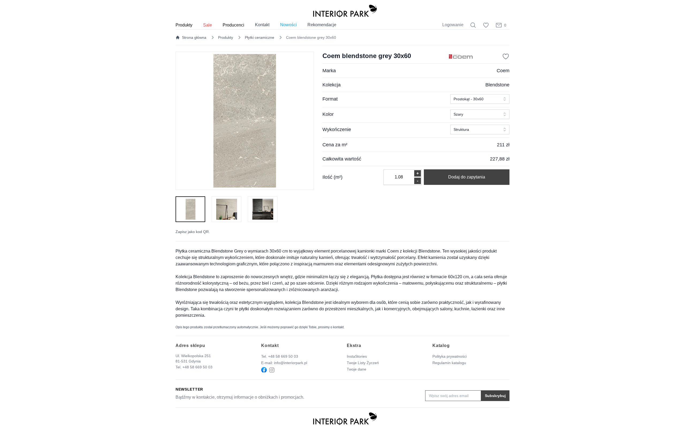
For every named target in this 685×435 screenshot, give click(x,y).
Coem (503, 70)
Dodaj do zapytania (466, 177)
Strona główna (194, 37)
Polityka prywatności (449, 356)
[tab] (190, 209)
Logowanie (452, 24)
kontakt (338, 327)
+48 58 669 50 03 (197, 367)
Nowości (288, 24)
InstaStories (357, 356)
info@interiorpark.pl (290, 363)
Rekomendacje (321, 24)
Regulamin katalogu (449, 363)
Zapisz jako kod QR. (193, 232)
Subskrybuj (495, 396)
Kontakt (262, 24)
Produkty (225, 37)
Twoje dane (356, 369)
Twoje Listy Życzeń (363, 363)
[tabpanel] (245, 121)
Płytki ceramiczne (259, 37)
